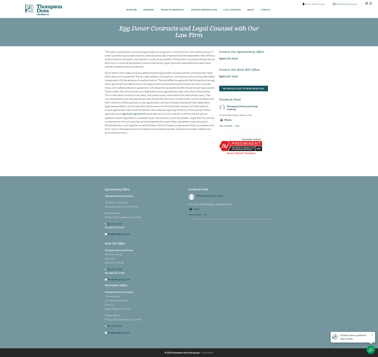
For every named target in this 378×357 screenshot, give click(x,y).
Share (237, 126)
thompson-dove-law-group (186, 352)
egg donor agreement (133, 113)
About (250, 10)
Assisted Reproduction (204, 10)
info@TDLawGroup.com (346, 4)
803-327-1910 (114, 269)
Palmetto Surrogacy (172, 10)
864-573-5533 (114, 224)
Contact (266, 10)
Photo (228, 119)
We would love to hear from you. (243, 88)
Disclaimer (208, 352)
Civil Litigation (232, 10)
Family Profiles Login (314, 4)
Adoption (131, 10)
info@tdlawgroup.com (118, 234)
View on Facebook (225, 126)
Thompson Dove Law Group (242, 106)
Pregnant (148, 10)
